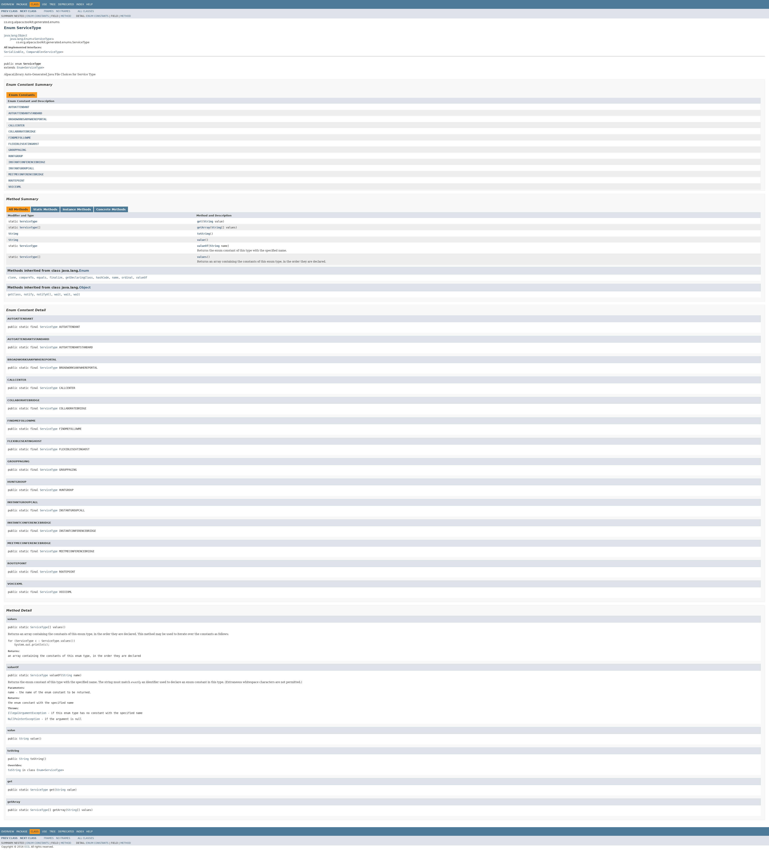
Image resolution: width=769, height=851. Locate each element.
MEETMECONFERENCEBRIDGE (26, 174)
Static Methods (45, 209)
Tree (52, 4)
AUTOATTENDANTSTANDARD (25, 113)
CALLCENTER (16, 125)
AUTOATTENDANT (18, 107)
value (201, 239)
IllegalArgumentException (27, 713)
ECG (26, 846)
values (202, 256)
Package (21, 4)
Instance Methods (77, 209)
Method (66, 16)
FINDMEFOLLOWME (19, 137)
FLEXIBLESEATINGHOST (23, 143)
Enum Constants (37, 16)
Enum (20, 67)
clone (12, 277)
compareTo (26, 277)
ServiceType (43, 38)
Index (80, 4)
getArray (203, 227)
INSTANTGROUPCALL (21, 168)
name (115, 277)
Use (44, 4)
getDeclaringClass (79, 277)
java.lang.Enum (21, 38)
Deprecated (66, 4)
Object (85, 287)
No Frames (63, 11)
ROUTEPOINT (16, 180)
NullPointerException (24, 719)
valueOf (202, 245)
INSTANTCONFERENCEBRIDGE (26, 162)
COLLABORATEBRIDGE (22, 131)
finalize (55, 277)
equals (41, 277)
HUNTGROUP (15, 156)
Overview (7, 4)
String (208, 221)
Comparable (34, 52)
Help (89, 4)
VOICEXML (14, 186)
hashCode (102, 277)
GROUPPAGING (17, 149)
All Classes (86, 11)
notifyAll (44, 294)
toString (203, 233)
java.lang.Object (15, 35)
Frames (49, 11)
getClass (14, 294)
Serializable (13, 52)
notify (28, 294)
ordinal (127, 277)
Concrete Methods (111, 209)
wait (57, 294)
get (199, 221)
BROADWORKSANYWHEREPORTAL (27, 119)
